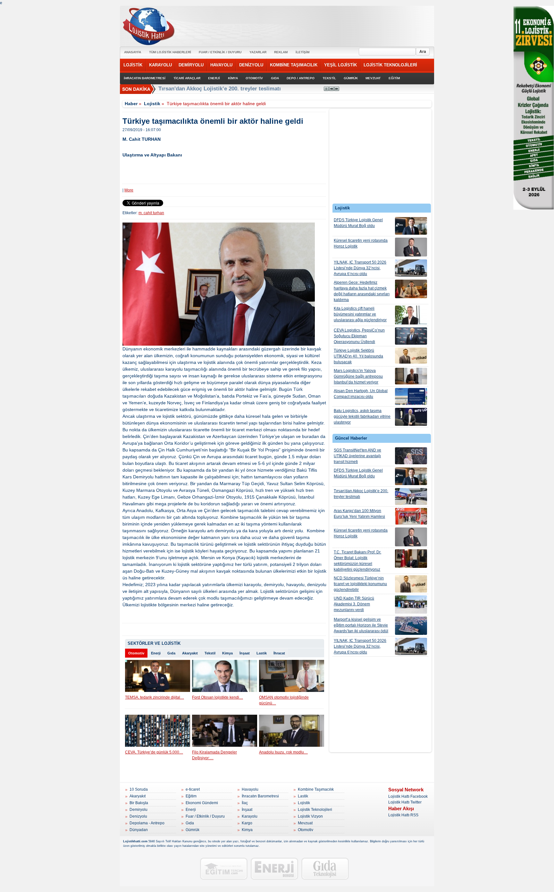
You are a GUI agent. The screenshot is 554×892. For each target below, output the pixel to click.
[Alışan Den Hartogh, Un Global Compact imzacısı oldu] (411, 396)
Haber (131, 103)
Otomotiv (136, 653)
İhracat (279, 653)
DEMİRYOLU (191, 65)
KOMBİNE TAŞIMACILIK (293, 65)
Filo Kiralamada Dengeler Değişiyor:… (214, 755)
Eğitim (191, 796)
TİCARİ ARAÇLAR (186, 78)
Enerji (156, 653)
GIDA (275, 78)
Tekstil (210, 653)
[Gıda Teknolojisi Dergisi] (325, 869)
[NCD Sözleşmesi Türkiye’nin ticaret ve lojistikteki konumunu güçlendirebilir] (411, 584)
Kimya (227, 653)
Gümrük (192, 830)
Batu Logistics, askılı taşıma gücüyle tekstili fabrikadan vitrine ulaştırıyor (362, 416)
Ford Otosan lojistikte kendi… (217, 697)
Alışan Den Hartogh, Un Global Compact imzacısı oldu (361, 394)
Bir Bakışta (139, 803)
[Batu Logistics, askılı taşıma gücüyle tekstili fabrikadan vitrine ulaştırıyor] (411, 417)
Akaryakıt (190, 653)
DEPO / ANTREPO (301, 78)
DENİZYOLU (251, 65)
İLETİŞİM (302, 52)
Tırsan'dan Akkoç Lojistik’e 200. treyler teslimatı (361, 494)
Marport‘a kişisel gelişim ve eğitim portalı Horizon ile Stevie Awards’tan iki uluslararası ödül (361, 625)
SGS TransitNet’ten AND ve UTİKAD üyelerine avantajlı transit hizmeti (357, 456)
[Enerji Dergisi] (274, 869)
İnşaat (244, 653)
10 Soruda (139, 789)
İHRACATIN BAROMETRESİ (144, 78)
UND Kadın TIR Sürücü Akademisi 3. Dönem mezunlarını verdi (354, 604)
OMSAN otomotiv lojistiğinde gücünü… (284, 700)
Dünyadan (139, 830)
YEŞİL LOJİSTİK (340, 65)
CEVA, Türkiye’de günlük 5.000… (154, 752)
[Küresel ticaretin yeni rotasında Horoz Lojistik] (411, 247)
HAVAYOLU (221, 65)
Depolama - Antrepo (147, 823)
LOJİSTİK (132, 65)
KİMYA (233, 78)
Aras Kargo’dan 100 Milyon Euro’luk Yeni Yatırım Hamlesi (359, 514)
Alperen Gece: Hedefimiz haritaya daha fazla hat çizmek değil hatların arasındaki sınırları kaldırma (362, 291)
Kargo (247, 823)
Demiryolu (138, 809)
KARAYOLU (160, 65)
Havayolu (250, 789)
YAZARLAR (257, 52)
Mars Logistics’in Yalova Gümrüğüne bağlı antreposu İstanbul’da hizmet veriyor (358, 376)
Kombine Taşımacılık (316, 789)
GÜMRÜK (351, 78)
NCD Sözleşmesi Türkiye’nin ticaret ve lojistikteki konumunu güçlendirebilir (360, 584)
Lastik (261, 653)
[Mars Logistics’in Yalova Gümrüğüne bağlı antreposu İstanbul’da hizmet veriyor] (411, 376)
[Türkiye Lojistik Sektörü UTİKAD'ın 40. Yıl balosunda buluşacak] (411, 356)
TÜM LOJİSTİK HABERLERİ (170, 52)
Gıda (171, 653)
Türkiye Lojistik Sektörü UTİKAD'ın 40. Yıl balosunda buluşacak (358, 356)
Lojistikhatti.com (135, 841)
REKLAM (281, 52)
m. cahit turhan (151, 213)
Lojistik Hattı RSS (403, 815)
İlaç (245, 803)
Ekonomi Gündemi (202, 803)
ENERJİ (214, 78)
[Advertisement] (380, 158)
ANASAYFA (132, 52)
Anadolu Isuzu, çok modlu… (283, 752)
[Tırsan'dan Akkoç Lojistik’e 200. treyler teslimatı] (411, 496)
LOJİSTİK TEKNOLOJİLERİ (390, 65)
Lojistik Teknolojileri (315, 809)
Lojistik (152, 103)
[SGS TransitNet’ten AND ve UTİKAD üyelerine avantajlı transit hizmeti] (411, 455)
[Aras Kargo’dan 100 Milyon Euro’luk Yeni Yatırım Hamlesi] (411, 516)
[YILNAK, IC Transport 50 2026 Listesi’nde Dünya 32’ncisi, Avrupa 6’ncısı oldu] (411, 268)
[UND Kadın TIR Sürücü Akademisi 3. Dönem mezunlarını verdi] (411, 604)
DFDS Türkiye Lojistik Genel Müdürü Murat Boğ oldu (358, 223)
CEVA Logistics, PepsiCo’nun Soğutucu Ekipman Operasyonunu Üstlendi (359, 336)
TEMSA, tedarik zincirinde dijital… (154, 697)
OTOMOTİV (254, 78)
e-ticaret (193, 789)
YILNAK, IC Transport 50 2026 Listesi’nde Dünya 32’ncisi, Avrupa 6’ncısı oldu (360, 268)
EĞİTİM (394, 78)
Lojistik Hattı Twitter (405, 802)
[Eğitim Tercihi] (224, 869)
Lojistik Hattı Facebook (408, 796)
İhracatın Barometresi (260, 796)
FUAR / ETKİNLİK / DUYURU (220, 52)
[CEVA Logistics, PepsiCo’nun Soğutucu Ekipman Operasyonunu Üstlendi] (411, 336)
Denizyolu (138, 816)
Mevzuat (305, 823)
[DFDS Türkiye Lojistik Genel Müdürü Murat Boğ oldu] (411, 226)
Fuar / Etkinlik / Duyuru (205, 816)
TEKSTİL (329, 78)
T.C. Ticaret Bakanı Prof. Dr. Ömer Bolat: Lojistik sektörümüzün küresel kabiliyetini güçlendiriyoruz (357, 561)
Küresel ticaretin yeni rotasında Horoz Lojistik (361, 243)
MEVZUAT (373, 78)
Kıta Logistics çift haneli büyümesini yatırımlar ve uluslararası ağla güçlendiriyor (360, 314)
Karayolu (249, 816)
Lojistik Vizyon (310, 816)
